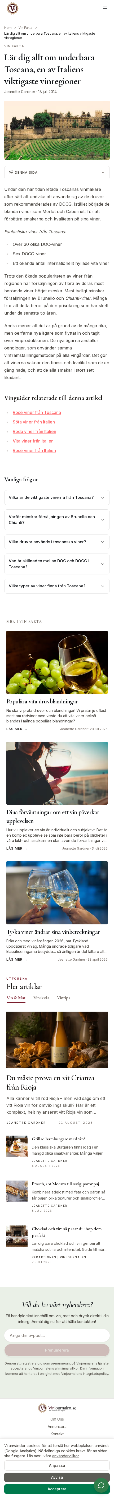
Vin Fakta (26, 28)
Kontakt (57, 1434)
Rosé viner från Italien (34, 450)
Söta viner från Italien (34, 422)
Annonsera (57, 1426)
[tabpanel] (57, 1141)
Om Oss (57, 1419)
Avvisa (57, 1477)
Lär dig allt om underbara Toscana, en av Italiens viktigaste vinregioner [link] (49, 35)
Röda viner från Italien (34, 431)
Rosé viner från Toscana (37, 412)
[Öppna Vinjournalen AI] (101, 1485)
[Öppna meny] (105, 8)
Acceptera (57, 1489)
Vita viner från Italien (33, 441)
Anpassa (57, 1465)
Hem (8, 28)
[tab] (16, 998)
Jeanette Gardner (19, 91)
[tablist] (57, 999)
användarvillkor (65, 1456)
